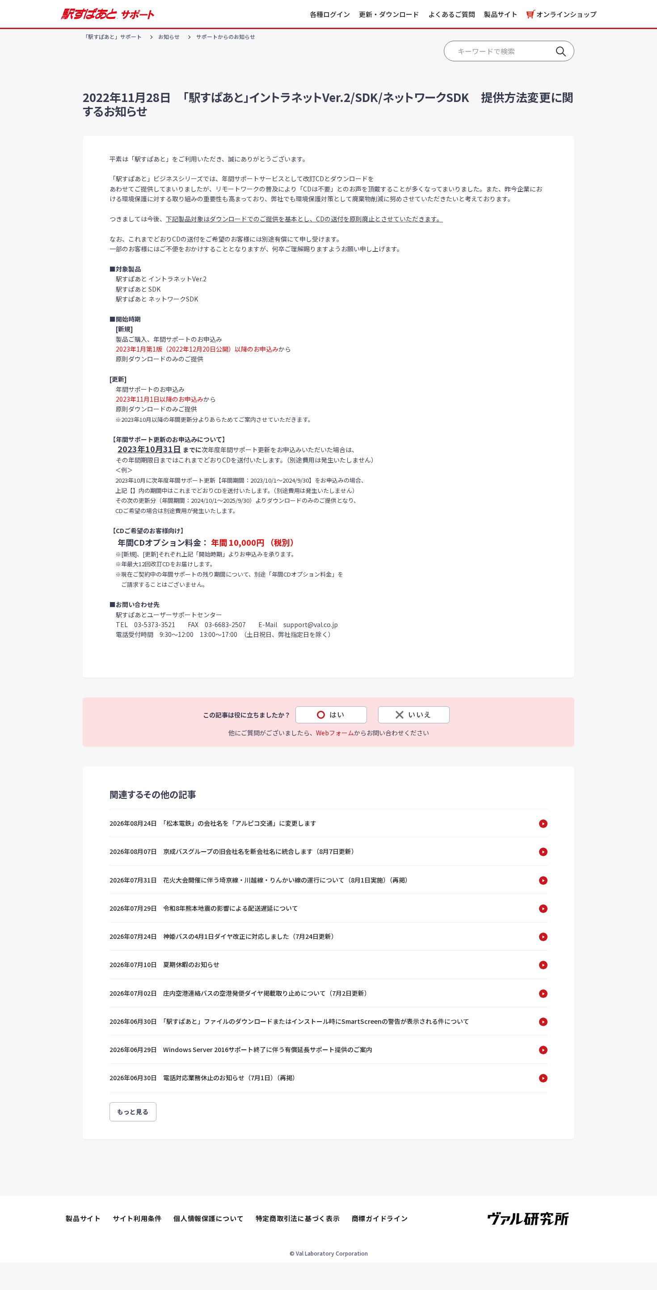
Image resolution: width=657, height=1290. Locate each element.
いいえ (420, 714)
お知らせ (169, 36)
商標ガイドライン (380, 1218)
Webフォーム (335, 732)
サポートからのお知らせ (225, 36)
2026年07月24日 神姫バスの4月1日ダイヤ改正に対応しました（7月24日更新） (223, 936)
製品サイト (501, 14)
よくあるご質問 (451, 14)
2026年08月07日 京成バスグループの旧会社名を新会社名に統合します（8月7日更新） (234, 851)
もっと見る (133, 1111)
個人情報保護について (208, 1218)
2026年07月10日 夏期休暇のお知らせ (164, 964)
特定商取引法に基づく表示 (298, 1218)
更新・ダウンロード (389, 14)
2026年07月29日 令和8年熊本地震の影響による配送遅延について (204, 908)
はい (337, 714)
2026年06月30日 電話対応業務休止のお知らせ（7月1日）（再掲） (204, 1077)
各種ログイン (330, 14)
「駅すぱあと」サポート (112, 36)
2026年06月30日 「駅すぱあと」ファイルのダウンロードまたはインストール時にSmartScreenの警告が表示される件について (289, 1021)
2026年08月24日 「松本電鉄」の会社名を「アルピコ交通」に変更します (213, 823)
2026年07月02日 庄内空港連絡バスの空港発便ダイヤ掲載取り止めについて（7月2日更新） (240, 993)
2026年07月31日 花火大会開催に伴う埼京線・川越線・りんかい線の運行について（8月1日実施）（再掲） (260, 879)
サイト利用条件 (137, 1218)
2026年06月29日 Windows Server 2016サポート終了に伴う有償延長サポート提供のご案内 (241, 1049)
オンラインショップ (566, 14)
